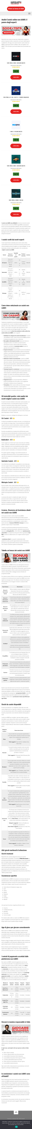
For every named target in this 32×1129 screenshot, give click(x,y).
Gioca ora (16, 77)
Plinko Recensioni (24, 858)
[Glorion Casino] (16, 56)
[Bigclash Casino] (16, 90)
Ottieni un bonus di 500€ (16, 9)
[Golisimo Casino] (16, 159)
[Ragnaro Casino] (16, 193)
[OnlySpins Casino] (16, 125)
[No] (30, 1124)
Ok (16, 1126)
